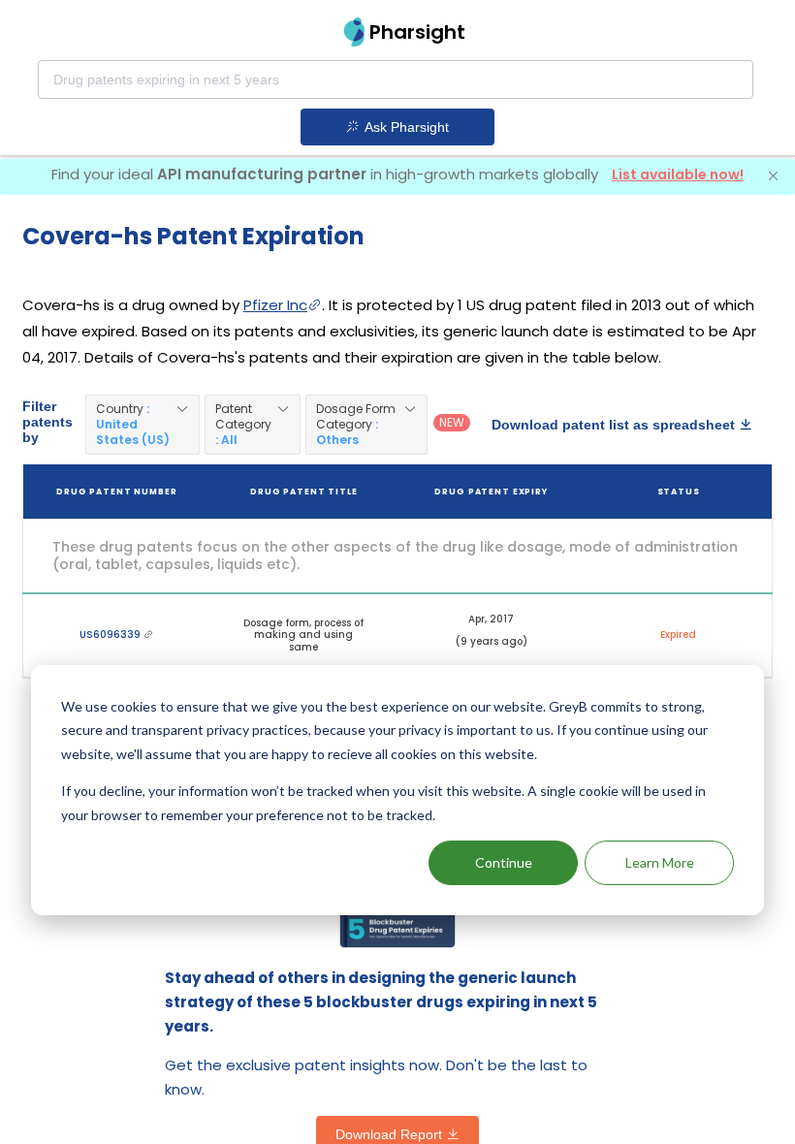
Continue (503, 862)
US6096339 (111, 634)
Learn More (659, 862)
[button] (142, 425)
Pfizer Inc (275, 305)
